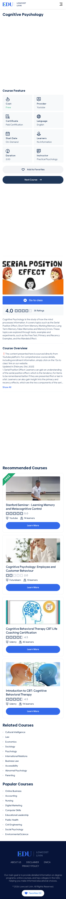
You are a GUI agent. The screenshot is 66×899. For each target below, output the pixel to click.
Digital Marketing (13, 805)
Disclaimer (32, 862)
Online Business (13, 791)
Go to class (35, 300)
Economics (10, 741)
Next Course (31, 179)
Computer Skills (13, 810)
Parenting (10, 775)
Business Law (12, 761)
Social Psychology (14, 829)
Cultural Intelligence (15, 732)
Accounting (11, 796)
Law (7, 737)
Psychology (11, 751)
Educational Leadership (17, 815)
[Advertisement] (33, 53)
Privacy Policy (30, 866)
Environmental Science (16, 834)
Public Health (11, 820)
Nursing (9, 800)
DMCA (47, 862)
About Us (16, 862)
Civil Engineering (13, 824)
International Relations (16, 756)
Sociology (10, 746)
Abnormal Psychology (16, 770)
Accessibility (11, 765)
